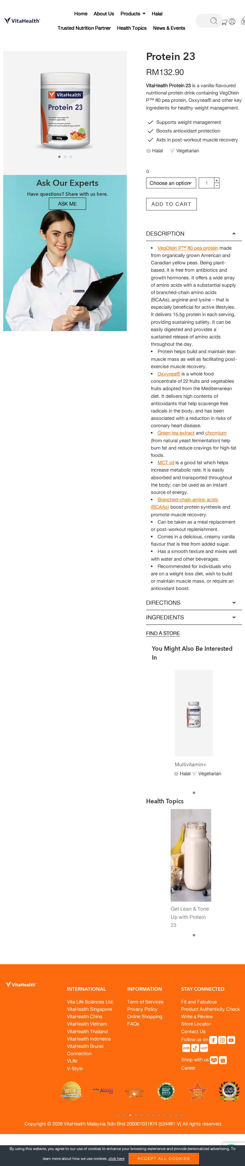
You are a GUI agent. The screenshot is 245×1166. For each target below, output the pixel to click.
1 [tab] (59, 157)
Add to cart (171, 204)
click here (116, 1158)
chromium (215, 433)
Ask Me (67, 204)
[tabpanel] (65, 114)
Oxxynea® (169, 374)
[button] (119, 1115)
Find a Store (163, 633)
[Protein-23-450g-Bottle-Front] (65, 113)
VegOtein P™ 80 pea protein (188, 248)
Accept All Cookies (163, 1158)
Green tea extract (176, 433)
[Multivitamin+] (194, 713)
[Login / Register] (232, 22)
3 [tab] (71, 157)
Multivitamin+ (190, 764)
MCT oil (166, 462)
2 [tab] (65, 157)
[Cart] (223, 21)
